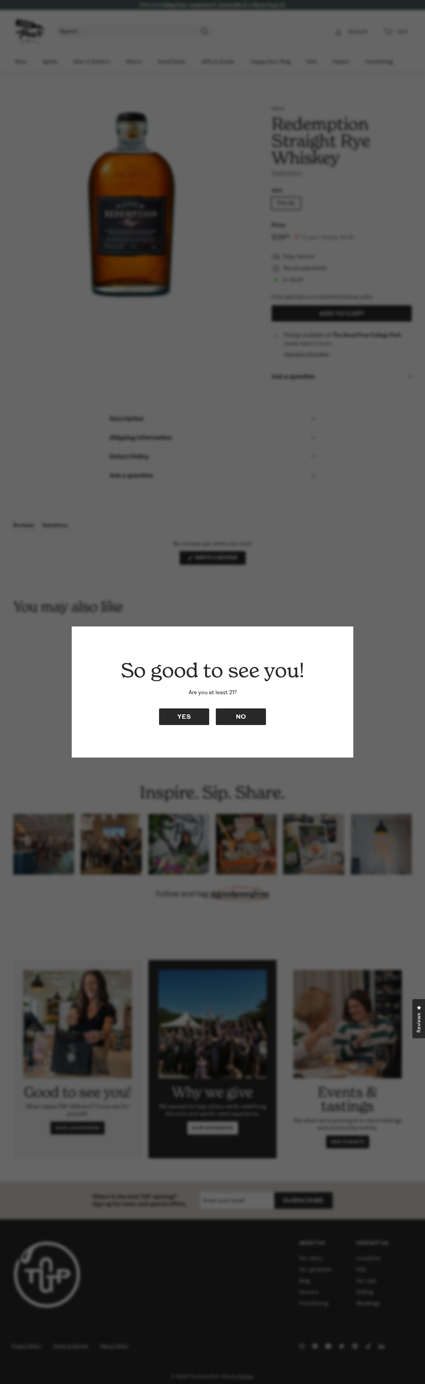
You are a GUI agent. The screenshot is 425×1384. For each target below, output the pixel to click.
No (241, 716)
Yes (184, 716)
